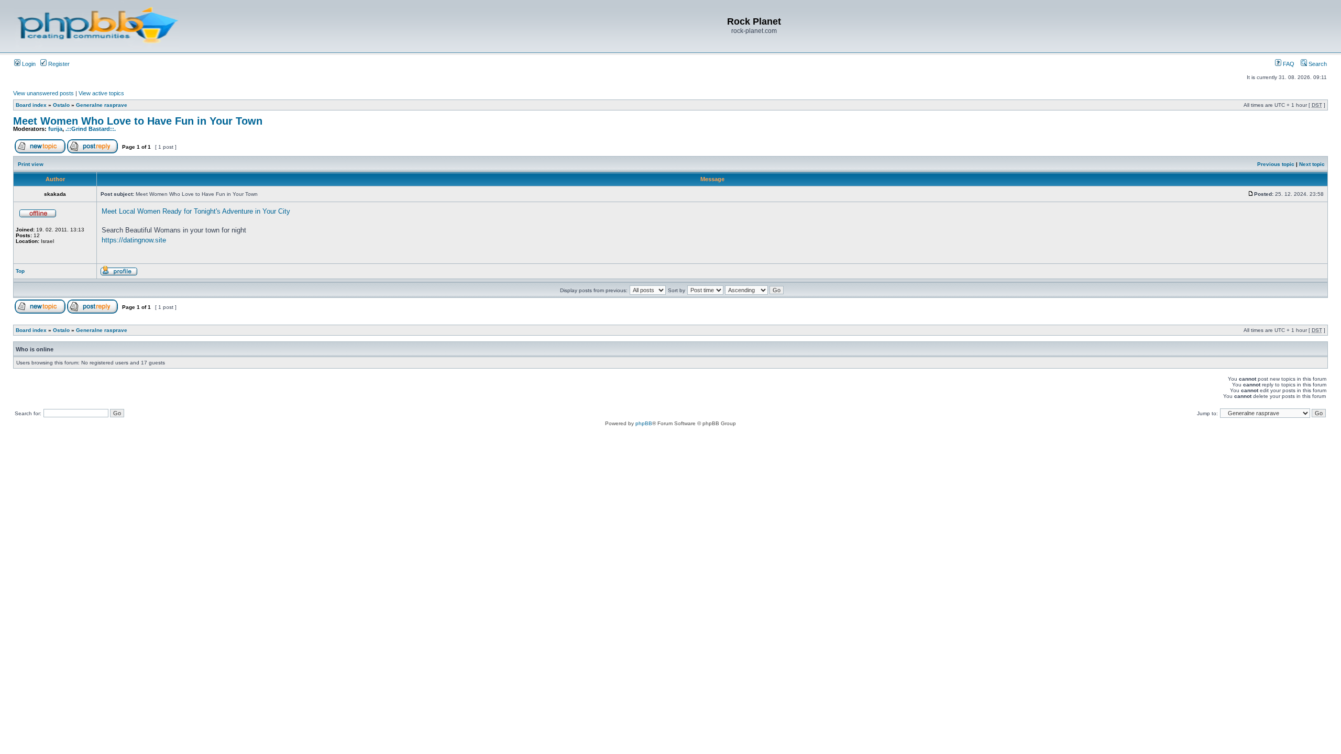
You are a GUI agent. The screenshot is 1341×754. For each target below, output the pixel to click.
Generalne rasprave (101, 105)
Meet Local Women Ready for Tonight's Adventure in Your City (196, 211)
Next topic (1312, 164)
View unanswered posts (43, 93)
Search (1317, 64)
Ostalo (61, 105)
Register (58, 64)
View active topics (101, 93)
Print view (30, 164)
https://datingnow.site (134, 240)
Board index (31, 105)
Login (28, 64)
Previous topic (1275, 164)
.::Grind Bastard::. (90, 129)
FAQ (1287, 64)
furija (55, 129)
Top (20, 271)
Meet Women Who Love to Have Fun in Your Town (137, 121)
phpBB (643, 423)
